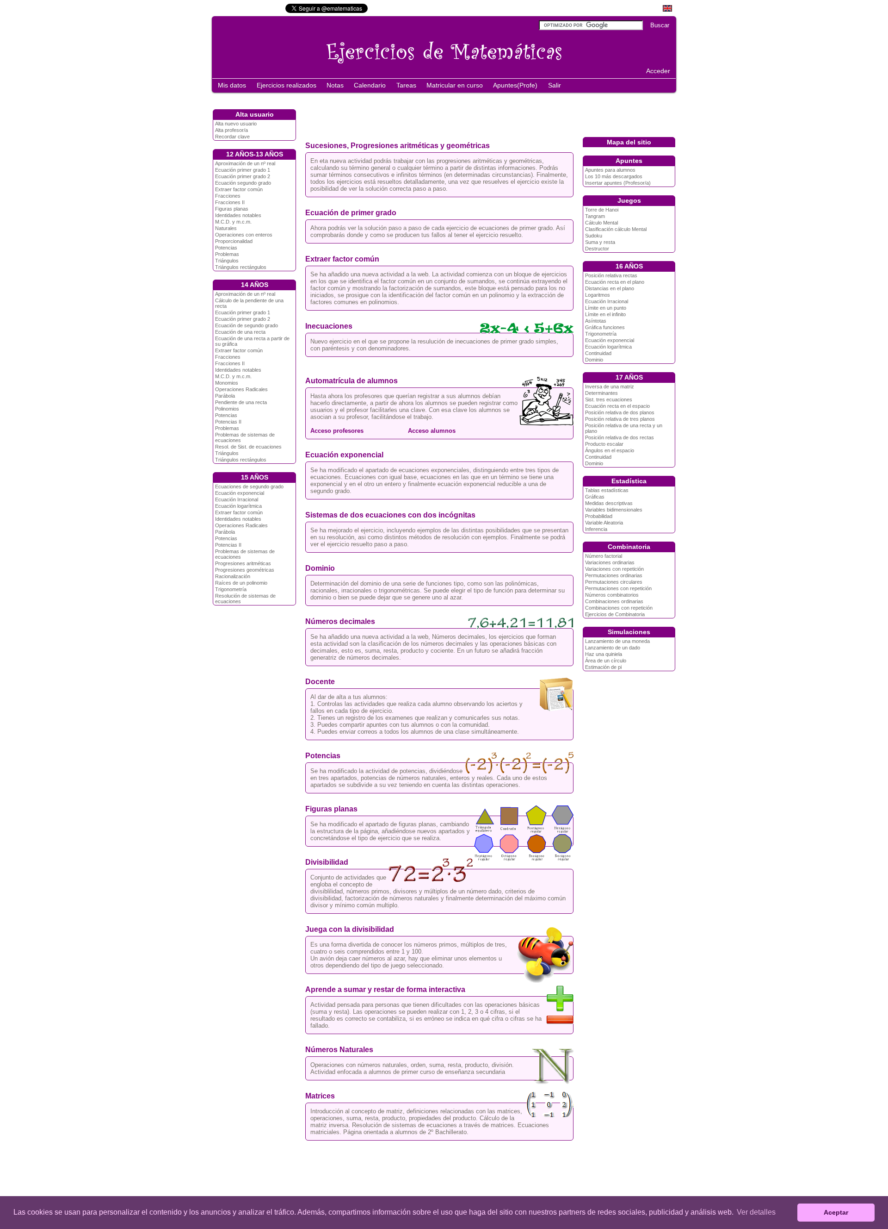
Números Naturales (339, 1050)
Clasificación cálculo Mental (616, 229)
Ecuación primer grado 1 (242, 170)
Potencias (226, 247)
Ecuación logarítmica (238, 506)
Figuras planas (231, 209)
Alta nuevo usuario (236, 123)
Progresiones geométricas (244, 570)
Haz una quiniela (603, 654)
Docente (320, 682)
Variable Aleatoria (604, 522)
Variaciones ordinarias (610, 562)
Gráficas (594, 496)
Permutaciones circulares (613, 582)
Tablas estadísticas (607, 490)
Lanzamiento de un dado (612, 647)
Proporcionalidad (234, 241)
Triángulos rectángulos (240, 267)
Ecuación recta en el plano (614, 282)
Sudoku (593, 235)
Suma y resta (600, 242)
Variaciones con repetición (614, 569)
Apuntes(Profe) (515, 85)
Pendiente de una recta (241, 402)
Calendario (370, 85)
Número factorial (603, 556)
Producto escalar (604, 444)
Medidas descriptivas (609, 503)
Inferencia (596, 529)
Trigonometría (231, 589)
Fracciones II (230, 202)
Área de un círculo (605, 660)
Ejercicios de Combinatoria (615, 614)
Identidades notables (238, 215)
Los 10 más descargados (613, 176)
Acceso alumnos (431, 430)
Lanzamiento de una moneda (617, 641)
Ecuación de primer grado (350, 213)
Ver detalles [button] (756, 1212)
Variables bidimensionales (613, 509)
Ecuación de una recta (240, 332)
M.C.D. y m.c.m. (233, 222)
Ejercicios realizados (286, 85)
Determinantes (601, 393)
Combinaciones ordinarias (614, 601)
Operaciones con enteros (243, 234)
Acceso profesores (337, 430)
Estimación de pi (603, 667)
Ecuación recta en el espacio (617, 406)
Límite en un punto (605, 308)
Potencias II (228, 421)
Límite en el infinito (605, 314)
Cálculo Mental (601, 222)
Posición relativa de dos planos (619, 412)
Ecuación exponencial (239, 493)
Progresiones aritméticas (243, 563)
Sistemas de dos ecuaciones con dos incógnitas (390, 515)
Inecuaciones (328, 326)
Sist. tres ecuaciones (608, 399)
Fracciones (227, 196)
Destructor (597, 248)
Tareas (406, 85)
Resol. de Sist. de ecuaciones (248, 446)
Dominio (320, 568)
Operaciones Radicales (241, 389)
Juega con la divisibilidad (349, 929)
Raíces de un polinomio (241, 583)
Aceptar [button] (836, 1212)
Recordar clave (232, 136)
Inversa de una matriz (609, 386)
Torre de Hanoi (601, 209)
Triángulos (227, 260)
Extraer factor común (239, 189)
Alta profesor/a (231, 130)
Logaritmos (597, 295)
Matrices (320, 1096)
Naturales (226, 228)
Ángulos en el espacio (609, 450)
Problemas (227, 254)
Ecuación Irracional (236, 499)
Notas (335, 85)
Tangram (595, 216)
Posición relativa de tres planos (620, 419)
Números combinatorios (612, 595)
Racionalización (232, 576)
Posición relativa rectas (611, 275)
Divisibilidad (326, 862)
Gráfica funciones (605, 327)
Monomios (226, 383)
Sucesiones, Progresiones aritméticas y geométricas (397, 146)
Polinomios (227, 409)
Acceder (658, 71)
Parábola (225, 396)
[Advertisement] (484, 115)
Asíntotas (595, 321)
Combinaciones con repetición (619, 608)
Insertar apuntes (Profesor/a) (618, 183)
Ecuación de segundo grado (246, 325)
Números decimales (340, 621)
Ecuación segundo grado (243, 183)
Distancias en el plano (609, 288)
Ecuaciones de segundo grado (249, 486)
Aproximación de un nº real (245, 163)
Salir (554, 85)
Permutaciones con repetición (618, 588)
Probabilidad (598, 516)
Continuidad (598, 353)
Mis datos (232, 85)
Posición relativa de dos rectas (619, 437)
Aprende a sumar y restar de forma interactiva (385, 989)
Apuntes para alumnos (610, 170)
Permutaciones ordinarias (613, 575)
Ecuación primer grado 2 (242, 176)
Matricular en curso (454, 85)
